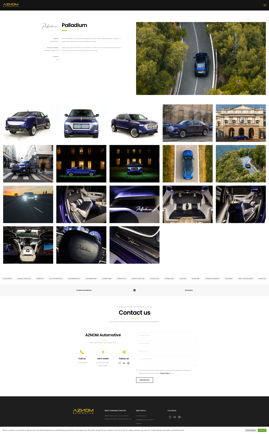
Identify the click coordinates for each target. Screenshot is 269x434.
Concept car (121, 278)
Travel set (262, 278)
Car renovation (91, 278)
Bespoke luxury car (24, 278)
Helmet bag (195, 278)
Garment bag (169, 278)
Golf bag (183, 278)
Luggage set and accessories (145, 419)
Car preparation (74, 278)
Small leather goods (246, 278)
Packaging (228, 278)
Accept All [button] (262, 430)
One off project (141, 416)
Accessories (7, 278)
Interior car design (212, 278)
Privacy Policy (164, 373)
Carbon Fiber (106, 278)
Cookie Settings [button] (250, 430)
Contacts (139, 423)
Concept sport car (138, 278)
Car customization (55, 278)
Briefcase (40, 278)
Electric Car (155, 278)
